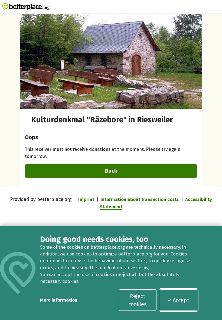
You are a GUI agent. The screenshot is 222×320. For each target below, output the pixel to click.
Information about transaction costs (139, 199)
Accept (181, 300)
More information (58, 300)
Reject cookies (137, 300)
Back (111, 171)
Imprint (86, 199)
